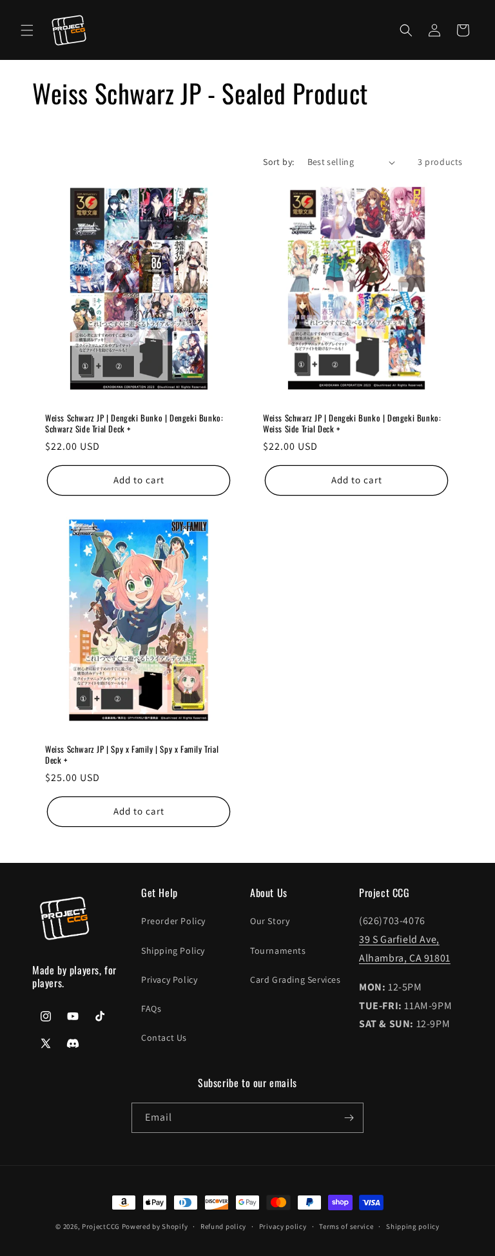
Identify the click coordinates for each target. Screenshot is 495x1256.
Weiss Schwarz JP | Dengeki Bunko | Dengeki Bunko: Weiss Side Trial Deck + (352, 423)
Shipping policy (413, 1226)
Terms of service (346, 1226)
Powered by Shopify (155, 1226)
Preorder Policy (173, 921)
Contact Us (164, 1037)
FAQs (151, 1008)
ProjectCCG (101, 1226)
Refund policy (223, 1226)
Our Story (269, 921)
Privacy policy (283, 1226)
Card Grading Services (295, 979)
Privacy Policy (169, 979)
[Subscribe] (349, 1118)
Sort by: (278, 162)
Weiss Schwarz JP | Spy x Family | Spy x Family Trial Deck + (131, 755)
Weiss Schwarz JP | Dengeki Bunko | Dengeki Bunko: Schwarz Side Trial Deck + (134, 423)
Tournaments (278, 950)
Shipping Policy (173, 950)
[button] (27, 30)
